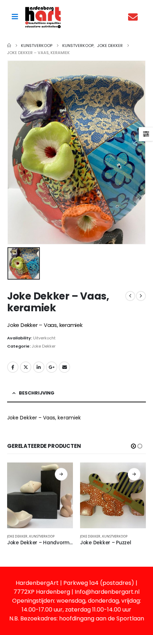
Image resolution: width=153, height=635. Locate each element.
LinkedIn (38, 367)
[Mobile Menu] (15, 17)
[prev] (130, 296)
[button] (133, 446)
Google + (51, 367)
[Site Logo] (43, 16)
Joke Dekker (44, 346)
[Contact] (134, 17)
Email (64, 367)
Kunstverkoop (42, 536)
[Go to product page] (40, 495)
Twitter (25, 367)
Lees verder (61, 474)
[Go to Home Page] (9, 45)
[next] (141, 296)
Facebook (13, 367)
